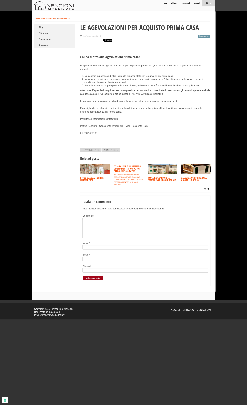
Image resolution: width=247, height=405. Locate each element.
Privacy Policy (41, 315)
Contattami (186, 3)
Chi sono (174, 3)
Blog (165, 3)
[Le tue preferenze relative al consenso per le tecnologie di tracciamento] (5, 400)
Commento (88, 216)
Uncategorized (64, 18)
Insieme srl (54, 312)
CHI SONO (188, 310)
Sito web (197, 3)
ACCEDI (175, 310)
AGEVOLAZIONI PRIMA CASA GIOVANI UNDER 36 (194, 179)
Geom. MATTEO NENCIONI (45, 18)
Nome (86, 243)
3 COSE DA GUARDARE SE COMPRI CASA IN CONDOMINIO (162, 179)
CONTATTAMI (204, 310)
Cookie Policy (57, 315)
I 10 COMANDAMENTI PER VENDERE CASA (91, 179)
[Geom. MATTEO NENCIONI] (53, 5)
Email (86, 255)
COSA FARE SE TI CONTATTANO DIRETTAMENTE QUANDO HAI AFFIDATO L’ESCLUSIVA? (127, 169)
